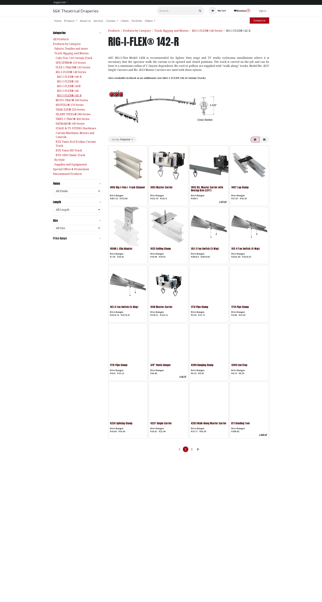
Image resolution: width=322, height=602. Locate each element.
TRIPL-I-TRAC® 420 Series (72, 119)
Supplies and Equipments (70, 164)
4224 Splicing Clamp (121, 423)
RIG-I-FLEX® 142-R (69, 95)
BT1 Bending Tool (240, 423)
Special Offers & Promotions (71, 169)
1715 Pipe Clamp (118, 365)
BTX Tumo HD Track (69, 150)
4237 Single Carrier (161, 423)
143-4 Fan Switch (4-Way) (245, 249)
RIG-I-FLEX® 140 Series (71, 72)
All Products (61, 39)
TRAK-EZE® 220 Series (70, 109)
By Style (59, 160)
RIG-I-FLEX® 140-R (69, 77)
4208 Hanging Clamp (202, 365)
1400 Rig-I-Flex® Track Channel (127, 187)
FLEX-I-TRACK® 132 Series (73, 67)
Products (114, 30)
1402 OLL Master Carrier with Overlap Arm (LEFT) (207, 188)
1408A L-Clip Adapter (121, 249)
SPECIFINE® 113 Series (71, 62)
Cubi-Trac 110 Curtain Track (74, 58)
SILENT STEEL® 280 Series (73, 114)
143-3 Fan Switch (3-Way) (205, 249)
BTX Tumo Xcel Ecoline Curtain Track (76, 144)
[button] (122, 139)
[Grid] (255, 139)
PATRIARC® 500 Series (70, 123)
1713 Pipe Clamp (199, 307)
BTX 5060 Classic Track (70, 155)
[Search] (200, 11)
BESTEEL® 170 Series (70, 105)
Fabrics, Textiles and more (71, 48)
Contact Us (259, 20)
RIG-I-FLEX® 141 (68, 81)
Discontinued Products (67, 174)
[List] (264, 139)
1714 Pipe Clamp (240, 307)
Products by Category (67, 44)
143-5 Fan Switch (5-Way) (124, 307)
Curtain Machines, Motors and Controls (75, 135)
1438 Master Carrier (161, 307)
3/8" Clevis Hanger (160, 365)
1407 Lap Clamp (240, 187)
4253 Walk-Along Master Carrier (208, 423)
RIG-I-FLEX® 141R (68, 86)
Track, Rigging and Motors (71, 53)
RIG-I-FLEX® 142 (68, 91)
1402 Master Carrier (161, 187)
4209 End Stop (239, 365)
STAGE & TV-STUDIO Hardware (76, 128)
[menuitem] (58, 20)
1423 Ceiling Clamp (160, 249)
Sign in (262, 10)
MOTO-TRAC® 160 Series (72, 100)
